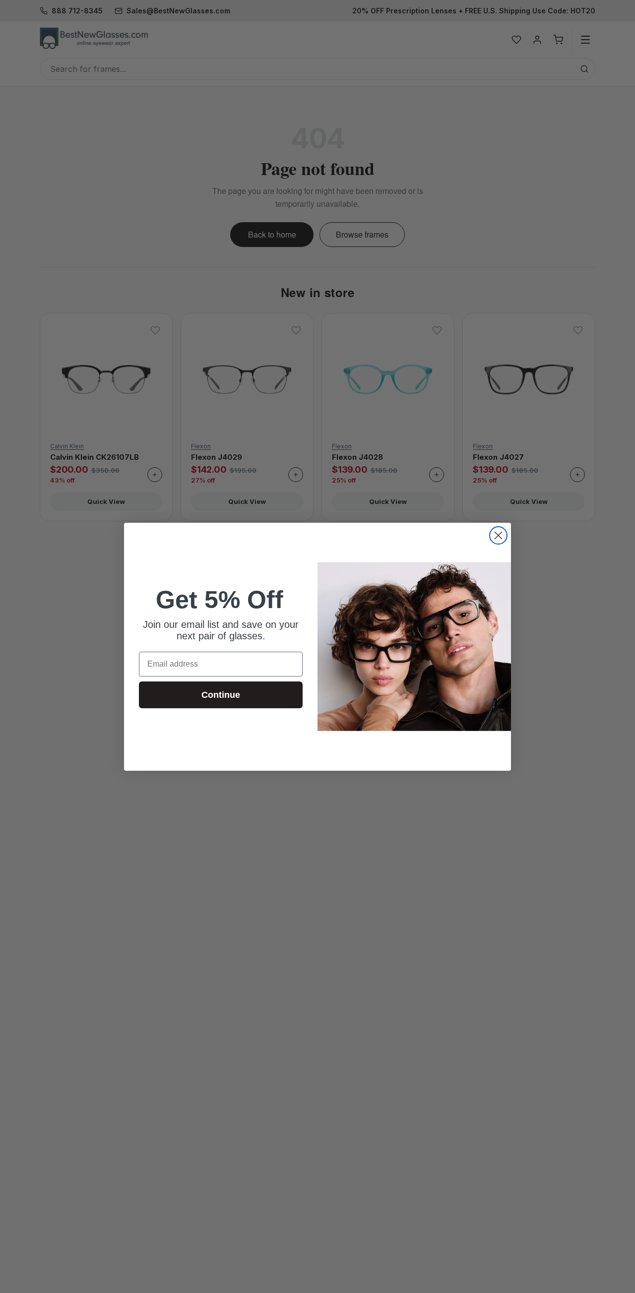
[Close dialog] (498, 535)
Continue (220, 695)
